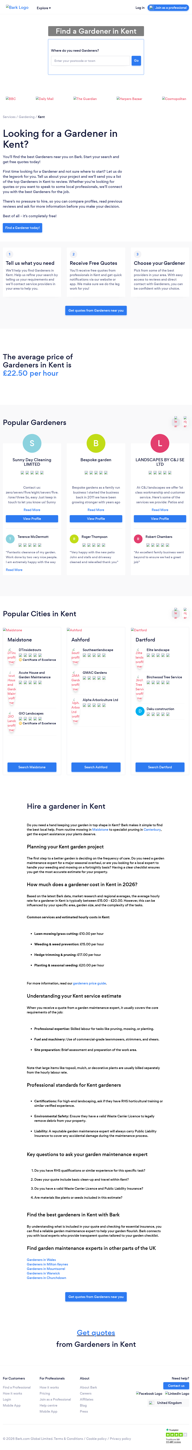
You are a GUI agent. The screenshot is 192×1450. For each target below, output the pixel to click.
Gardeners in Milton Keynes (47, 1264)
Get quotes (96, 1332)
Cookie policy (96, 1438)
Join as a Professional (55, 1399)
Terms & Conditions (68, 1438)
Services (9, 117)
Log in (140, 7)
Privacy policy (120, 1438)
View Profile (32, 518)
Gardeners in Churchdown (46, 1278)
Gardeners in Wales (41, 1260)
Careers (86, 1393)
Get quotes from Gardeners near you (96, 310)
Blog (83, 1405)
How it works (12, 1393)
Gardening (27, 117)
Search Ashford (95, 767)
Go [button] (136, 60)
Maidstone (100, 829)
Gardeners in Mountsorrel (46, 1269)
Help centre (48, 1405)
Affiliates (86, 1399)
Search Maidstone (32, 767)
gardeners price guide (89, 983)
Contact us (176, 1385)
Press (84, 1411)
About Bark (88, 1387)
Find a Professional (17, 1387)
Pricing (45, 1393)
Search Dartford (160, 767)
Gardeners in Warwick (43, 1273)
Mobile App (12, 1405)
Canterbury (152, 829)
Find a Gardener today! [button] (22, 228)
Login (7, 1399)
